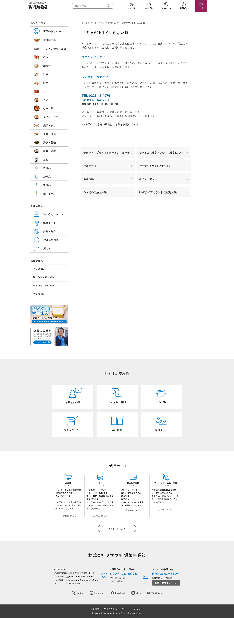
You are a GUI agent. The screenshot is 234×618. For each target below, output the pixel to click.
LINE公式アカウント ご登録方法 (158, 192)
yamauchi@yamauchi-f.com (84, 580)
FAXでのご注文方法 (95, 192)
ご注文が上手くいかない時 (154, 166)
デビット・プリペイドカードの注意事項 (106, 152)
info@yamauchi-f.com (81, 576)
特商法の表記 (110, 609)
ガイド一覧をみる (117, 529)
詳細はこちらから (69, 516)
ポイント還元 (147, 179)
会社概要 (95, 609)
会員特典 (88, 179)
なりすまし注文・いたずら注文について (162, 152)
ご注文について (112, 23)
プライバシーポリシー (132, 609)
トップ (84, 23)
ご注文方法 (89, 166)
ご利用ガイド (96, 23)
